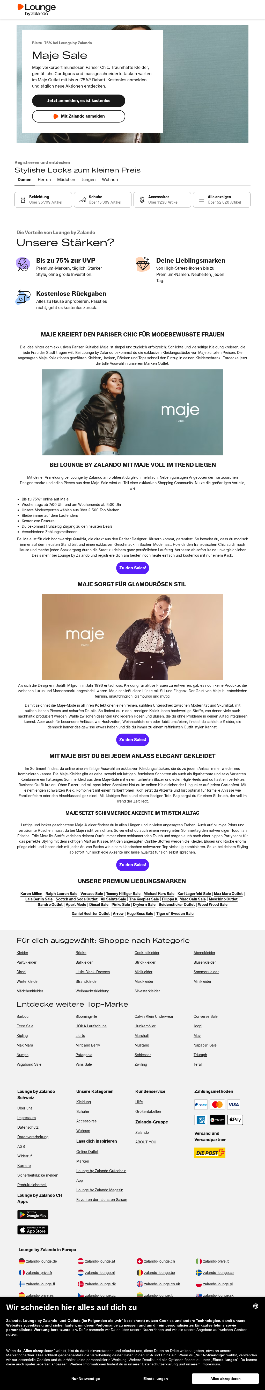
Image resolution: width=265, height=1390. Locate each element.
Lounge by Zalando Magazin (99, 1190)
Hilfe (139, 1102)
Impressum (26, 1118)
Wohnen (83, 1131)
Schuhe (82, 1111)
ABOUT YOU (145, 1142)
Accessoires (86, 1121)
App (79, 1180)
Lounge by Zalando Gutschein (101, 1171)
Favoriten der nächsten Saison (101, 1200)
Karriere (24, 1166)
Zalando (142, 1132)
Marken (82, 1161)
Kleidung (83, 1102)
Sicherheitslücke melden (37, 1175)
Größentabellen (148, 1111)
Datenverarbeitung (32, 1137)
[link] (43, 199)
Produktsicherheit (32, 1185)
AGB (21, 1146)
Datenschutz (28, 1127)
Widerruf (24, 1156)
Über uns (24, 1108)
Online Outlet (87, 1152)
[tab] (24, 180)
